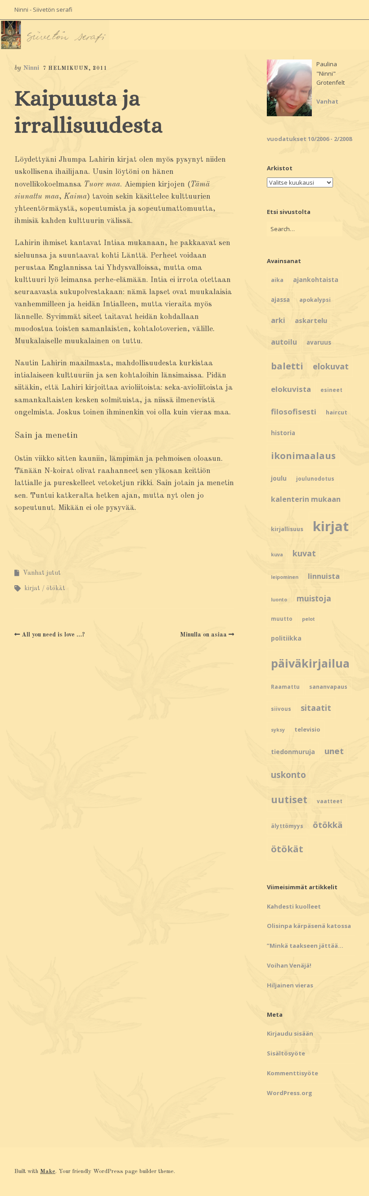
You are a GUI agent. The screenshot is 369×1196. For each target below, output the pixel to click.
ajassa (280, 300)
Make (47, 1171)
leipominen (284, 577)
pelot (308, 619)
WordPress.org (289, 1093)
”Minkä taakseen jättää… (305, 945)
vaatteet (329, 801)
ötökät (55, 588)
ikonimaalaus (303, 455)
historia (283, 433)
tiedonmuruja (293, 751)
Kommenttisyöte (292, 1073)
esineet (331, 390)
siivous (281, 708)
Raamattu (285, 686)
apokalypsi (315, 300)
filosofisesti (293, 411)
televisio (307, 729)
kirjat (32, 588)
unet (334, 750)
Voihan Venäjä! (289, 965)
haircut (336, 412)
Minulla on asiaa (203, 635)
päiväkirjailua (310, 663)
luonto (279, 599)
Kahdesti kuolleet (294, 906)
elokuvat (331, 366)
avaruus (318, 342)
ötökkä (327, 824)
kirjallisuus (287, 529)
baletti (287, 365)
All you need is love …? (53, 635)
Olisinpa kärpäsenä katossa (309, 926)
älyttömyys (287, 826)
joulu (279, 478)
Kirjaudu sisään (290, 1033)
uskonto (288, 775)
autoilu (284, 342)
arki (278, 320)
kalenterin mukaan (306, 499)
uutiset (289, 799)
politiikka (286, 638)
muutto (281, 618)
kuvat (304, 553)
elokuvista (291, 389)
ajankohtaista (315, 279)
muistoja (314, 598)
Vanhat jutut (42, 573)
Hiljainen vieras (290, 985)
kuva (277, 554)
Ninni (31, 68)
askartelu (311, 320)
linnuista (324, 576)
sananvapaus (328, 687)
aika (277, 280)
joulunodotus (315, 478)
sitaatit (316, 707)
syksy (278, 730)
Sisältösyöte (286, 1053)
